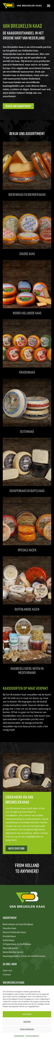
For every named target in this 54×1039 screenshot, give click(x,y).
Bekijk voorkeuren (27, 1029)
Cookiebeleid (19, 1035)
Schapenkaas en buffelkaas (17, 944)
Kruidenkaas (9, 936)
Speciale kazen (10, 948)
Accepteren (27, 1014)
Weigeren (27, 1021)
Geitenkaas (8, 940)
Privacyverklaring (32, 1035)
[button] (48, 5)
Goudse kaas (9, 928)
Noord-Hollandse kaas (14, 932)
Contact (7, 974)
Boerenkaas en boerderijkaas (18, 924)
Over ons (7, 970)
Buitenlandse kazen (13, 952)
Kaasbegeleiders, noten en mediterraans (24, 956)
